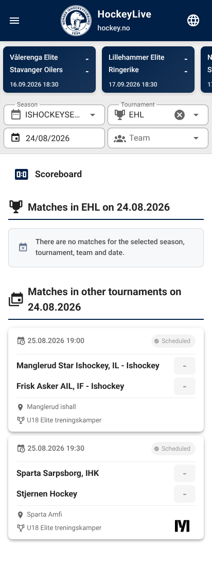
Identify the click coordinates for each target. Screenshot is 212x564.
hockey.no (114, 28)
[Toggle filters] (193, 20)
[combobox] (54, 115)
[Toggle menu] (14, 20)
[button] (179, 115)
